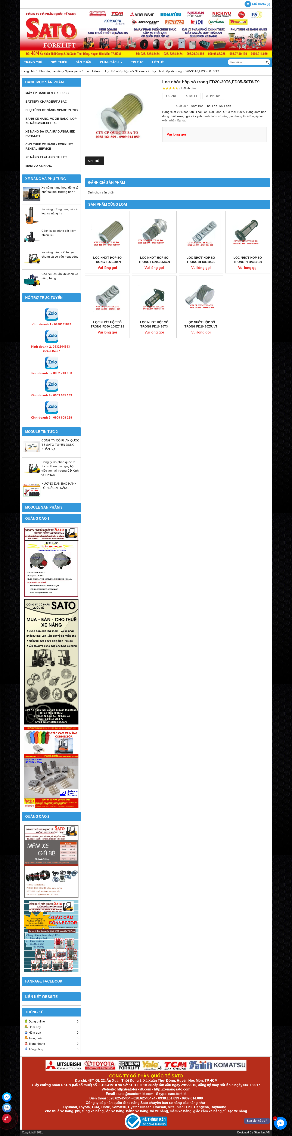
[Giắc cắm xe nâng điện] (51, 767)
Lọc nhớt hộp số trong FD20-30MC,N (154, 260)
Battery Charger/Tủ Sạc (46, 101)
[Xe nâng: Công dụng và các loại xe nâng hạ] (31, 223)
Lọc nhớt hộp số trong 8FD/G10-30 (201, 260)
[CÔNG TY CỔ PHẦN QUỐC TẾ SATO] (146, 56)
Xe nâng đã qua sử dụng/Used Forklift (50, 133)
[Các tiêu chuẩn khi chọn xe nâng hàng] (31, 287)
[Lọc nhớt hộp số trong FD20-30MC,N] (154, 233)
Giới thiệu (59, 62)
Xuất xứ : (182, 106)
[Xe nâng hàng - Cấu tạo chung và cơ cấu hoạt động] (31, 266)
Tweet (192, 95)
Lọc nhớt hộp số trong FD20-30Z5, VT (200, 324)
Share (172, 95)
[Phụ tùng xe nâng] (51, 661)
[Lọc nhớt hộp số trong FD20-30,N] (107, 233)
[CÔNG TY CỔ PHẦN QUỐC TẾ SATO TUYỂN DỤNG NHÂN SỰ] (31, 454)
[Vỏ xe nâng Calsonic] (51, 861)
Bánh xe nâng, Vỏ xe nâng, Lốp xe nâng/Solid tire (51, 121)
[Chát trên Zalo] (7, 1107)
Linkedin (214, 95)
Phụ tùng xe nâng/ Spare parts (51, 110)
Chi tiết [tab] (94, 160)
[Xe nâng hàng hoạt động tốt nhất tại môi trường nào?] (31, 201)
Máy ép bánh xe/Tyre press (47, 93)
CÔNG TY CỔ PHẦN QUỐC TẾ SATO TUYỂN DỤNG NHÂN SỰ (60, 445)
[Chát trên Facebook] (7, 1097)
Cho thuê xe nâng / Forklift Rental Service (49, 146)
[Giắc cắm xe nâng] (51, 936)
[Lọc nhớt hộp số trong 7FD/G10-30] (248, 233)
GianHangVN (262, 1132)
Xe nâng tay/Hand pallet (46, 157)
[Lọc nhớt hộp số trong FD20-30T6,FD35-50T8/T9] (122, 113)
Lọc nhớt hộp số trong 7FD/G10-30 (247, 260)
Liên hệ (158, 62)
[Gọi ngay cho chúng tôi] (7, 1118)
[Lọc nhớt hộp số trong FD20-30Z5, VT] (201, 298)
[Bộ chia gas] (51, 562)
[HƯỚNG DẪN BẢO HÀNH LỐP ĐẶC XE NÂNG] (31, 497)
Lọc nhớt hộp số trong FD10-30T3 (154, 324)
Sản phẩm (83, 62)
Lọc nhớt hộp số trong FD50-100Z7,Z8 (107, 324)
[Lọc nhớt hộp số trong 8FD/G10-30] (201, 233)
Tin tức (137, 62)
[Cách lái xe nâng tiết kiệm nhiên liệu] (31, 244)
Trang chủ (33, 62)
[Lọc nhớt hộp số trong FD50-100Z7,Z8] (107, 298)
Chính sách (109, 62)
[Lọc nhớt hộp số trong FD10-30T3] (154, 298)
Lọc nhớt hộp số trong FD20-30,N (107, 260)
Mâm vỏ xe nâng (38, 165)
